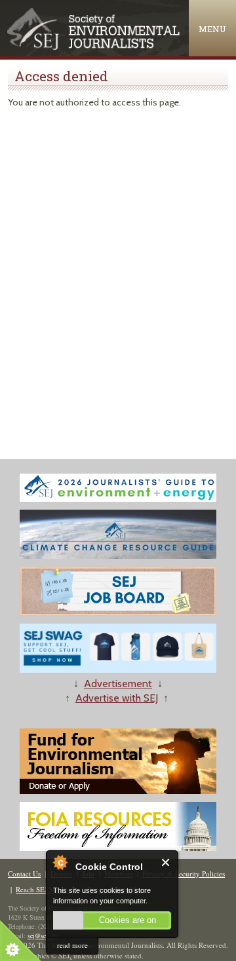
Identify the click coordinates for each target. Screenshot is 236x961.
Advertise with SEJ (116, 698)
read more (72, 945)
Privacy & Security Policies (183, 873)
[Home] (94, 47)
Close (166, 862)
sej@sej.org (43, 935)
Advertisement (118, 683)
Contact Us (24, 873)
